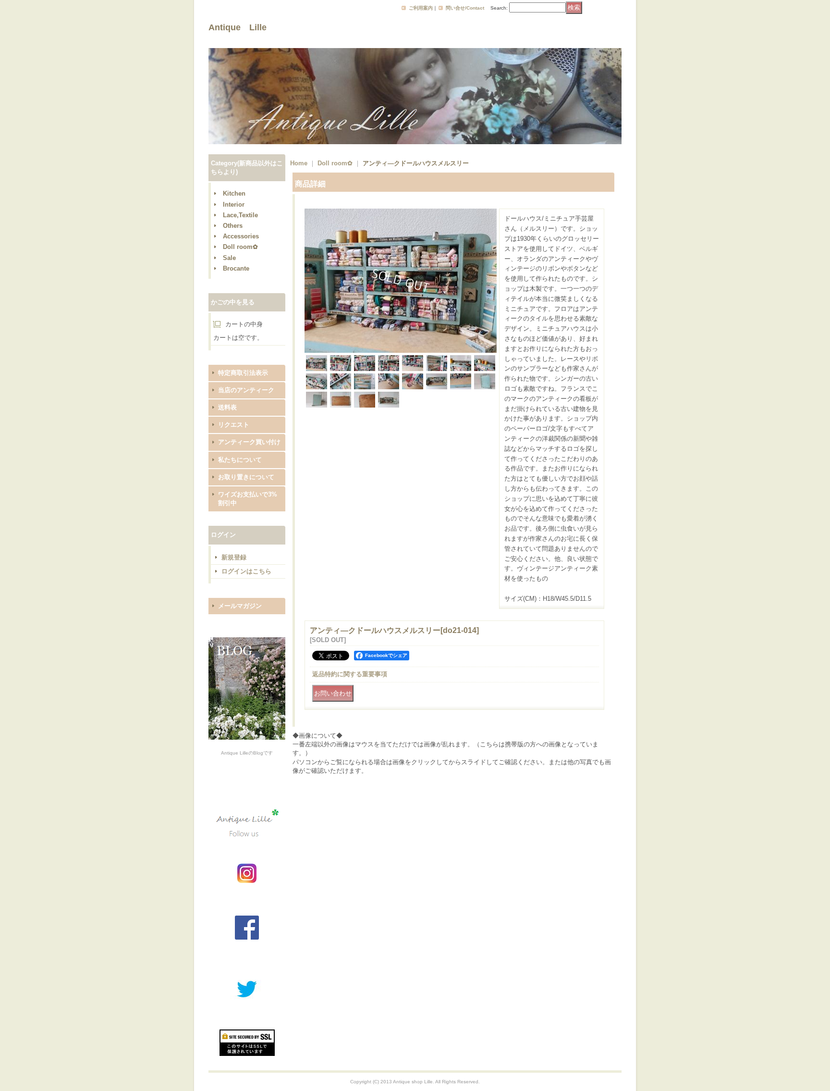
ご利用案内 (421, 8)
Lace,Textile (240, 215)
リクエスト (233, 424)
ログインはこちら (246, 571)
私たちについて (240, 459)
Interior (233, 204)
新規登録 (233, 557)
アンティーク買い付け (249, 442)
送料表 (227, 407)
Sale (229, 257)
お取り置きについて (246, 477)
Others (233, 225)
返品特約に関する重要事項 (349, 674)
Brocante (236, 268)
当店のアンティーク (246, 390)
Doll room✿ (240, 246)
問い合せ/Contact (465, 8)
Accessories (241, 236)
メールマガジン (240, 605)
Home (298, 163)
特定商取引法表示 (243, 372)
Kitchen (234, 193)
